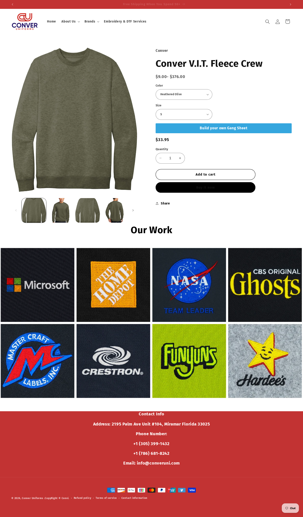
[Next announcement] (290, 4)
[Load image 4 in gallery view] (114, 210)
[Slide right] (132, 210)
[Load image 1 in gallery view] (34, 210)
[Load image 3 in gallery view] (87, 210)
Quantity (162, 149)
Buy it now (205, 187)
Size (159, 105)
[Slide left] (15, 210)
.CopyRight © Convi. (56, 498)
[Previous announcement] (12, 4)
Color (159, 85)
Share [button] (165, 203)
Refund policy (82, 498)
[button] (70, 21)
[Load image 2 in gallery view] (60, 210)
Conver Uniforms (32, 498)
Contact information (134, 498)
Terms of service (106, 498)
